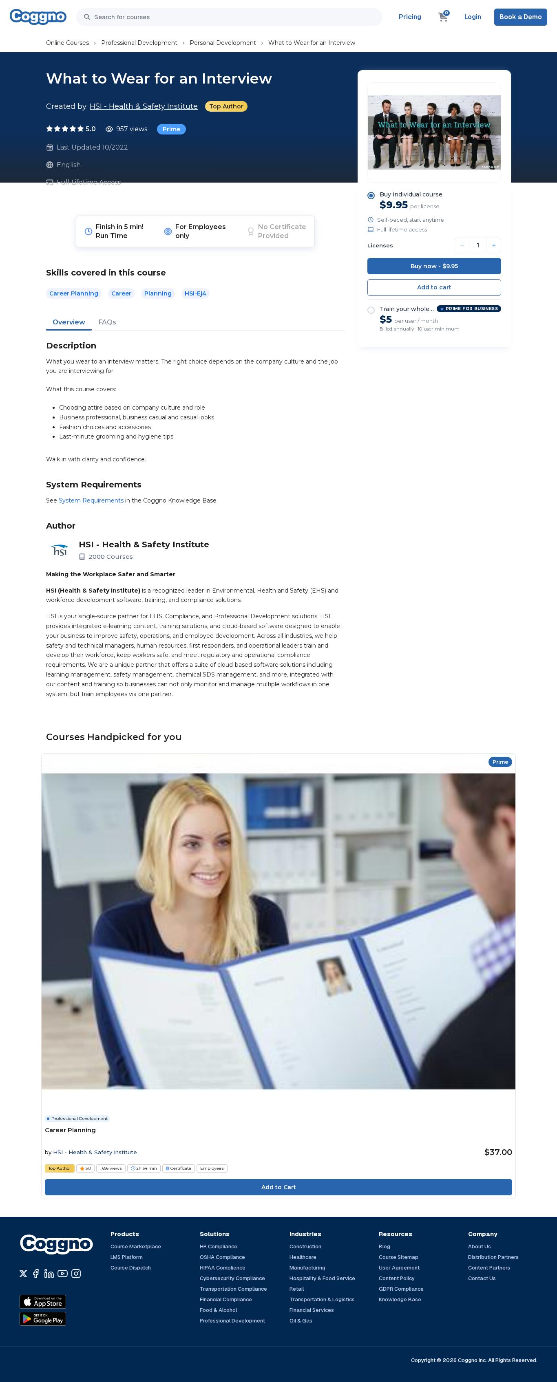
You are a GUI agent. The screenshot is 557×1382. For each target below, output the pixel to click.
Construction (305, 1246)
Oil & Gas (301, 1320)
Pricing (410, 17)
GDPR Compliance (401, 1288)
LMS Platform (127, 1257)
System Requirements (91, 500)
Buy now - (434, 266)
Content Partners (489, 1267)
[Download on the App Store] (60, 1302)
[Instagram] (76, 1273)
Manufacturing (307, 1267)
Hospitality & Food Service (322, 1278)
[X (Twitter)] (23, 1273)
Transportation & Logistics (322, 1299)
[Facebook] (36, 1273)
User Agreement (399, 1267)
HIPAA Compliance (222, 1267)
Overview (69, 322)
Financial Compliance (226, 1299)
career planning (73, 293)
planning (158, 293)
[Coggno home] (38, 17)
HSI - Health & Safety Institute (144, 106)
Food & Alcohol (218, 1310)
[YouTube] (62, 1273)
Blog (384, 1246)
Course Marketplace (136, 1246)
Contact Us (482, 1278)
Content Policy (397, 1278)
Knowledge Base (400, 1299)
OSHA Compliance (222, 1257)
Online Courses (67, 42)
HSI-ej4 (195, 293)
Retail (297, 1288)
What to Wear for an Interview (311, 42)
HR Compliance (218, 1246)
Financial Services (312, 1310)
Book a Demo (521, 17)
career (121, 293)
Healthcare (303, 1257)
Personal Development (223, 42)
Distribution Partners (493, 1257)
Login (472, 17)
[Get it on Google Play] (60, 1319)
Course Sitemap (398, 1257)
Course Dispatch (131, 1267)
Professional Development (139, 42)
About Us (479, 1246)
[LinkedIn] (49, 1273)
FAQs (107, 322)
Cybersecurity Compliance (232, 1278)
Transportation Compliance (233, 1288)
